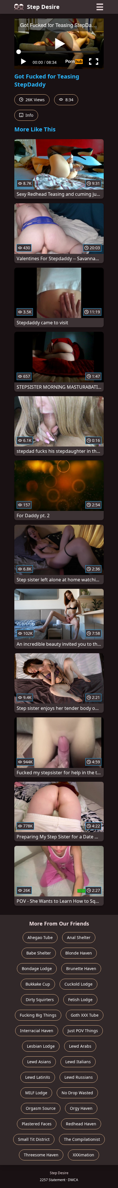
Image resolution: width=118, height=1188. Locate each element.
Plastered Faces (37, 1123)
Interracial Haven (36, 1030)
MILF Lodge (36, 1092)
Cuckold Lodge (78, 984)
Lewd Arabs (80, 1046)
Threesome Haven (41, 1155)
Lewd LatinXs (37, 1077)
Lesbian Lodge (41, 1046)
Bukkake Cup (37, 984)
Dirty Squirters (40, 999)
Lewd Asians (39, 1061)
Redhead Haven (81, 1123)
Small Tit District (34, 1139)
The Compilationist (82, 1139)
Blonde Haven (78, 953)
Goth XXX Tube (85, 1015)
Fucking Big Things (38, 1015)
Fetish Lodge (80, 999)
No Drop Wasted (77, 1092)
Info (28, 115)
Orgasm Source (41, 1108)
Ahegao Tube (40, 937)
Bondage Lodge (37, 968)
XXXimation (83, 1155)
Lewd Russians (78, 1077)
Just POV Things (83, 1030)
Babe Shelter (38, 953)
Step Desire (43, 7)
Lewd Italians (78, 1061)
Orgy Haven (81, 1108)
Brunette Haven (81, 968)
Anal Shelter (79, 937)
